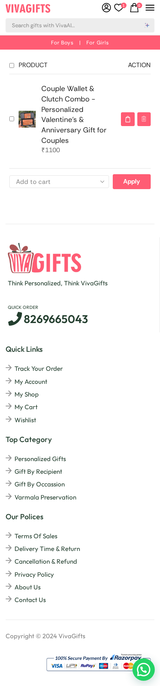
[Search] (147, 25)
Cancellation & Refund (46, 561)
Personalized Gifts (40, 459)
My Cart (26, 407)
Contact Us (30, 600)
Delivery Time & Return (47, 548)
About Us (28, 587)
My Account (31, 381)
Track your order (39, 368)
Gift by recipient (38, 471)
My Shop (27, 394)
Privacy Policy (34, 574)
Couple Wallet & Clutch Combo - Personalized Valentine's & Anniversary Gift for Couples (73, 114)
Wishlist (25, 420)
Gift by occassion (40, 484)
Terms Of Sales (36, 536)
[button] (136, 8)
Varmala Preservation (45, 497)
